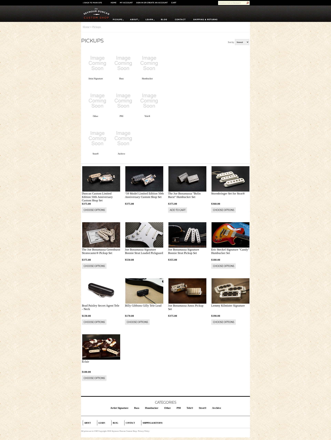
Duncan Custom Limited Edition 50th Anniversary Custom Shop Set (97, 197)
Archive (121, 154)
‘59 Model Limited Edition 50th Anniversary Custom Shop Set (144, 195)
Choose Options (94, 210)
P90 (121, 116)
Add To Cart (177, 210)
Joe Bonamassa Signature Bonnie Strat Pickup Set (183, 251)
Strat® (96, 154)
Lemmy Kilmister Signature (228, 305)
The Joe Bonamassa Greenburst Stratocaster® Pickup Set (101, 251)
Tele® (147, 116)
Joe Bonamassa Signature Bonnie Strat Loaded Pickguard (144, 251)
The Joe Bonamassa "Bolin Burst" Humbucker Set (184, 195)
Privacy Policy (143, 431)
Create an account (157, 3)
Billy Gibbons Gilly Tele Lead (143, 305)
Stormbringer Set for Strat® (228, 193)
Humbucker (147, 78)
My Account (126, 3)
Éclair (85, 361)
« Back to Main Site (92, 3)
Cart (173, 3)
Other (95, 116)
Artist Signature (95, 78)
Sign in (139, 3)
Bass (121, 78)
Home (113, 3)
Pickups (117, 19)
